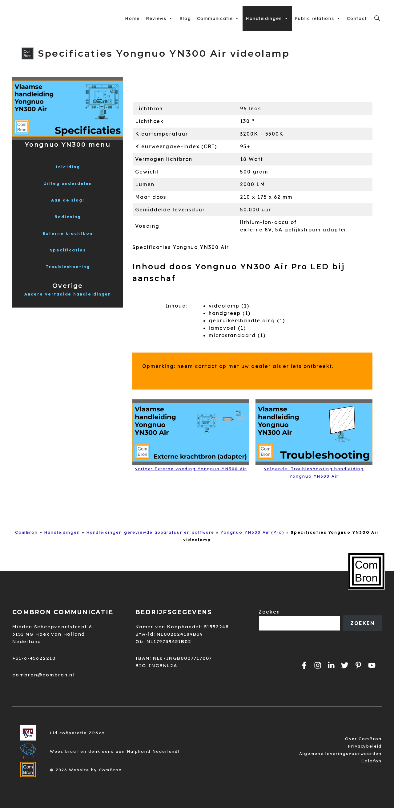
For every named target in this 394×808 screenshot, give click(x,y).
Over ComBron (363, 738)
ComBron (26, 532)
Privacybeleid (365, 746)
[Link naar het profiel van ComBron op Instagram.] (317, 665)
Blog (185, 18)
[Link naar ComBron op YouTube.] (372, 665)
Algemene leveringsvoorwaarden (340, 753)
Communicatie (215, 18)
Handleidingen (264, 18)
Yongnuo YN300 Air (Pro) (252, 532)
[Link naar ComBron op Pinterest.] (358, 665)
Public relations (314, 18)
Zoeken (269, 612)
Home (132, 18)
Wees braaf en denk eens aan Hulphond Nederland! (114, 751)
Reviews (156, 18)
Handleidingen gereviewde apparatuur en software (150, 532)
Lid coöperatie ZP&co (77, 732)
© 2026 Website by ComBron (86, 769)
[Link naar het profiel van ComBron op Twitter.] (344, 665)
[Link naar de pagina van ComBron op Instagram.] (331, 665)
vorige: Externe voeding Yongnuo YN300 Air (191, 468)
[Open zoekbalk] (377, 18)
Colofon (371, 760)
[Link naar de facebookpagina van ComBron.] (304, 665)
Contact (357, 18)
